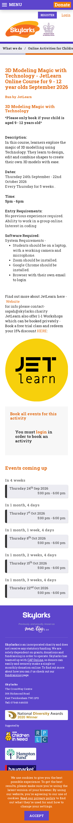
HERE (42, 331)
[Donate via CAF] (62, 5)
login (41, 432)
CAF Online (35, 660)
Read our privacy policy (37, 798)
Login (66, 15)
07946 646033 (16, 702)
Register (47, 15)
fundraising (13, 675)
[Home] (22, 29)
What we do (12, 48)
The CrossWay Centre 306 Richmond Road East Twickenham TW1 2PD (22, 691)
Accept (36, 815)
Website (13, 301)
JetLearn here (52, 296)
